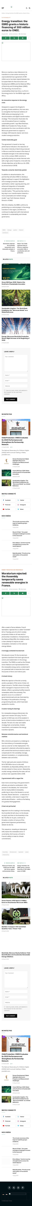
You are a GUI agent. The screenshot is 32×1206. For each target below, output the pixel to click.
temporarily (6, 854)
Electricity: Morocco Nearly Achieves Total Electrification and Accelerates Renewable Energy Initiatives (16, 955)
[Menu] (3, 8)
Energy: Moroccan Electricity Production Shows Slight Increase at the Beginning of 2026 (15, 338)
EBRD (4, 230)
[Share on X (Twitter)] (14, 38)
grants (15, 230)
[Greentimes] (16, 8)
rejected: (21, 852)
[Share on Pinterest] (23, 38)
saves (26, 852)
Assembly (5, 852)
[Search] (29, 8)
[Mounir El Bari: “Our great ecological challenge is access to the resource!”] (6, 534)
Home (3, 13)
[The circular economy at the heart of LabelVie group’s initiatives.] (6, 523)
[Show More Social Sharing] (28, 38)
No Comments (14, 34)
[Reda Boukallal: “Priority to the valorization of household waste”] (6, 555)
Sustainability (6, 17)
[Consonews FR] (3, 1194)
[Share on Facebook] (6, 38)
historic (21, 230)
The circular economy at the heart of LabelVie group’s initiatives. (21, 523)
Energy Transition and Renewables (12, 570)
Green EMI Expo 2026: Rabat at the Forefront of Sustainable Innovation (13, 283)
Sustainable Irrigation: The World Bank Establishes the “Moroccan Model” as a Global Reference (15, 310)
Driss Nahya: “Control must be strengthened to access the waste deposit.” (21, 544)
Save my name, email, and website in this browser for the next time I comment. (15, 392)
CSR (3, 420)
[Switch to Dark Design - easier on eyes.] (27, 8)
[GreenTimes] (17, 1194)
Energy (9, 230)
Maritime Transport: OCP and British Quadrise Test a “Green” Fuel (14, 927)
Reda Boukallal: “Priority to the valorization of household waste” (21, 554)
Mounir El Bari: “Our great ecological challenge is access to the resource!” (21, 533)
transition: (5, 232)
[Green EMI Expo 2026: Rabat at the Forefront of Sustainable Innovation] (16, 272)
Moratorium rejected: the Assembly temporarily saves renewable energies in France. (8, 247)
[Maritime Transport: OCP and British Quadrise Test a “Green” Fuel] (16, 916)
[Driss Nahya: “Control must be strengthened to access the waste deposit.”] (6, 545)
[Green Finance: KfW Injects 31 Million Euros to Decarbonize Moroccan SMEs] (16, 890)
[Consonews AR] (6, 1194)
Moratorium (13, 852)
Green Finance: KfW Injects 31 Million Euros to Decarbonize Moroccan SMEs (14, 901)
